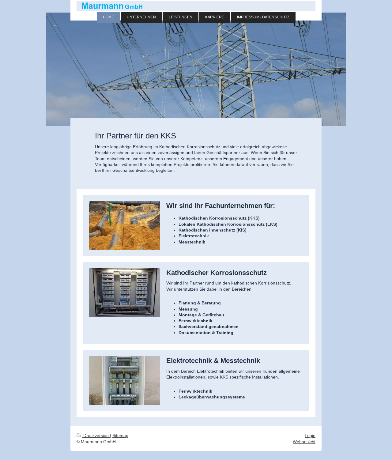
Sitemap (120, 435)
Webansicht (304, 441)
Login (310, 435)
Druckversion (96, 435)
